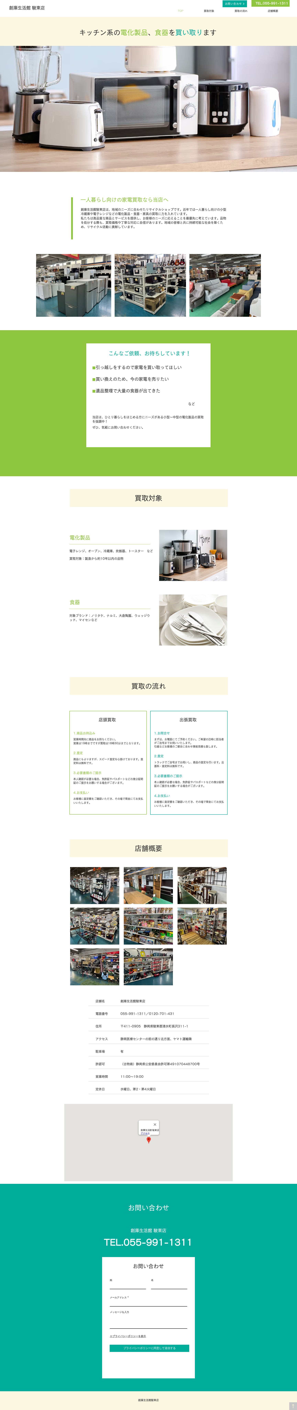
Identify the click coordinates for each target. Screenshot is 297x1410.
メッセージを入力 (119, 1312)
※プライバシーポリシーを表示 (128, 1336)
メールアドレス (118, 1297)
